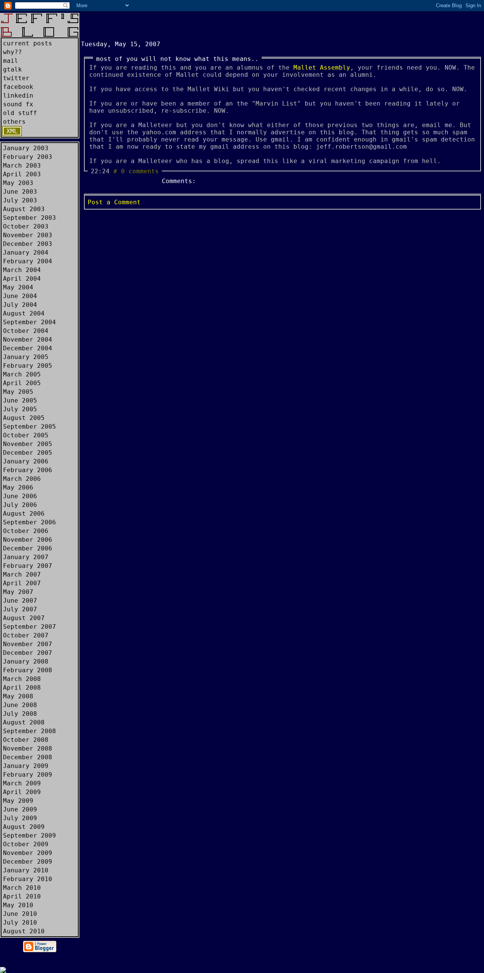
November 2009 (27, 852)
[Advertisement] (169, 24)
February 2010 (27, 879)
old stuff (20, 113)
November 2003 (27, 235)
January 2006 (25, 461)
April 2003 (22, 174)
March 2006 (22, 478)
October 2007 (25, 635)
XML (12, 131)
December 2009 (27, 861)
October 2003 (25, 226)
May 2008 (18, 696)
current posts (27, 43)
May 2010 (18, 905)
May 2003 (18, 183)
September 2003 (29, 217)
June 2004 (20, 296)
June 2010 (20, 913)
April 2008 (22, 687)
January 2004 (25, 252)
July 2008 (20, 713)
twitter (16, 78)
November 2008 (27, 748)
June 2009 (20, 809)
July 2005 (20, 409)
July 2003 (20, 200)
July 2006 (20, 504)
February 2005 (27, 365)
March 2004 (22, 270)
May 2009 (18, 800)
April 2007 (22, 583)
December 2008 (27, 757)
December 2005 (27, 452)
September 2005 (29, 426)
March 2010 (22, 887)
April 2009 (22, 792)
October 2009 (25, 844)
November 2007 (27, 644)
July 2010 (20, 922)
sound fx (18, 104)
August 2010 (24, 931)
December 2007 (27, 652)
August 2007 (24, 618)
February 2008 (27, 670)
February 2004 (27, 261)
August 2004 (24, 313)
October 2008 (25, 739)
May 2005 (18, 391)
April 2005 (22, 383)
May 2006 (18, 487)
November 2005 (27, 444)
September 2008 (29, 731)
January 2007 (25, 557)
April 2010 (22, 896)
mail (10, 60)
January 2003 (25, 148)
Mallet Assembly (321, 67)
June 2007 (20, 600)
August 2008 (24, 722)
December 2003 (27, 243)
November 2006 (27, 539)
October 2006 (25, 531)
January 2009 (25, 765)
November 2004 (27, 339)
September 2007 (29, 626)
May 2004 (18, 287)
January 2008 (25, 661)
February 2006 (27, 470)
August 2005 (24, 417)
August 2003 (24, 209)
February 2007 (27, 565)
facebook (18, 86)
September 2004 (29, 322)
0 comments (140, 171)
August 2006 (24, 513)
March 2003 (22, 165)
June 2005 (20, 400)
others (14, 121)
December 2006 (27, 548)
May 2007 (18, 591)
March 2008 (22, 678)
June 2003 (20, 191)
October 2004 (25, 330)
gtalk (12, 69)
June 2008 (20, 705)
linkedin (18, 95)
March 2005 (22, 374)
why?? (12, 52)
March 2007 (22, 574)
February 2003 (27, 156)
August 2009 (24, 826)
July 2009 (20, 818)
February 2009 (27, 774)
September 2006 (29, 522)
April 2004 (22, 278)
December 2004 (27, 348)
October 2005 (25, 435)
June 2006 (20, 496)
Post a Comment (114, 202)
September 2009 (29, 835)
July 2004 (20, 304)
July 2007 (20, 609)
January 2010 (25, 870)
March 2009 (22, 783)
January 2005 (25, 357)
